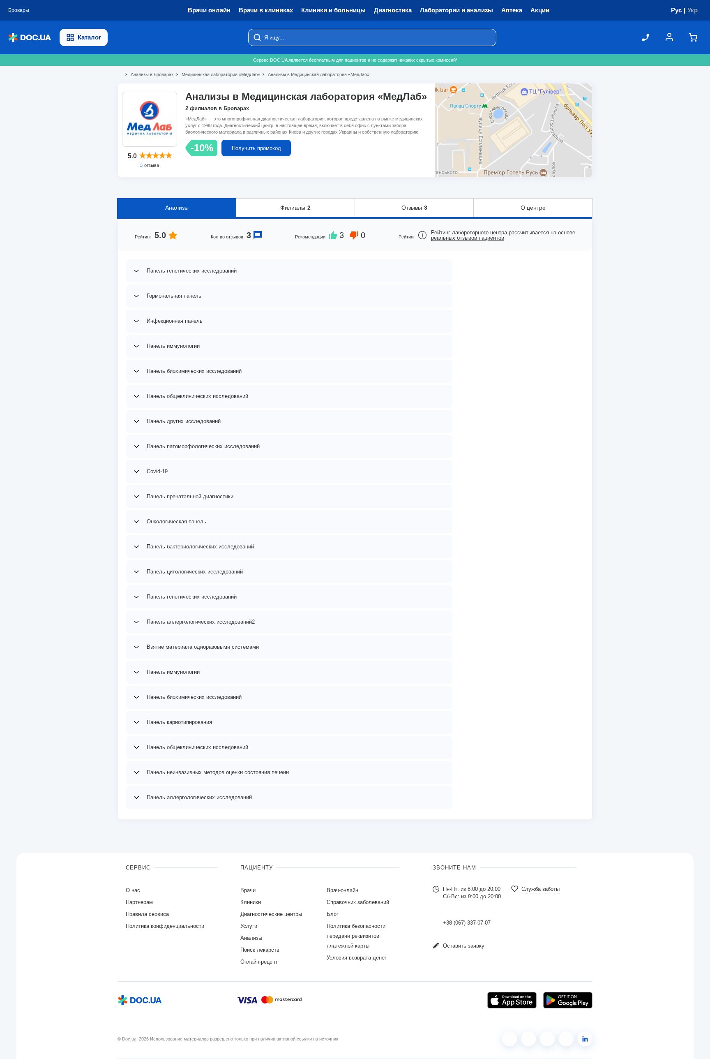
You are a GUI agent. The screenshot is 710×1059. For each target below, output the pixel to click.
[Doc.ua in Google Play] (567, 1000)
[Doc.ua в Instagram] (528, 1038)
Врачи (248, 890)
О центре (533, 207)
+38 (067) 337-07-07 (467, 923)
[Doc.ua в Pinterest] (585, 1038)
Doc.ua (129, 1038)
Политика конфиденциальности (165, 926)
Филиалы (295, 207)
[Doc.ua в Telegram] (547, 1038)
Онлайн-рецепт (259, 962)
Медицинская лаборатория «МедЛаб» (217, 74)
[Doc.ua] (29, 37)
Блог (333, 914)
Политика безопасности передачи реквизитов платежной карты (356, 936)
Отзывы (414, 207)
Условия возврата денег (357, 958)
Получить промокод (256, 148)
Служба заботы (540, 889)
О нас (133, 890)
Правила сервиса (147, 914)
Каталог (89, 37)
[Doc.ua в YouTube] (566, 1038)
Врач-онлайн (342, 890)
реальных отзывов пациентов (467, 238)
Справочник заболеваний (358, 902)
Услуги (248, 926)
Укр (692, 10)
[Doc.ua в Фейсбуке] (509, 1038)
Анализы (177, 207)
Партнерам (139, 902)
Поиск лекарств (259, 950)
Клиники (250, 902)
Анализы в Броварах (149, 74)
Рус (676, 10)
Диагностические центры (271, 914)
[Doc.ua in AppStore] (512, 1000)
